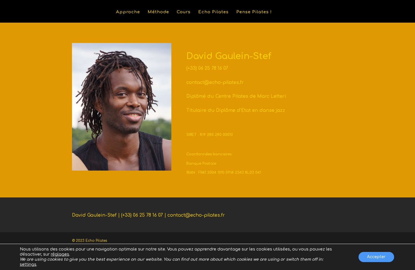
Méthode (158, 12)
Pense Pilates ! (254, 12)
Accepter (376, 257)
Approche (128, 12)
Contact (289, 12)
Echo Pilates (213, 12)
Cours (184, 12)
